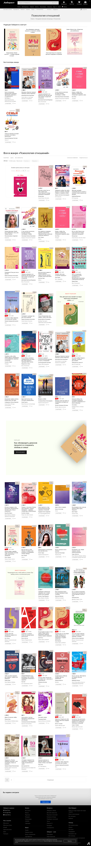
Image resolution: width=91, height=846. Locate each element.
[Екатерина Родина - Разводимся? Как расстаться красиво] (12, 268)
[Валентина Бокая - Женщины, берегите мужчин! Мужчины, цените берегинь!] (29, 88)
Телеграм (5, 834)
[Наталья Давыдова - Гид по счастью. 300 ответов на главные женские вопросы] (79, 672)
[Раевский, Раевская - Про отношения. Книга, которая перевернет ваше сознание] (62, 587)
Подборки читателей (52, 819)
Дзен (4, 831)
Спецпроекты (50, 827)
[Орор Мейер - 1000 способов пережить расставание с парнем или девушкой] (12, 672)
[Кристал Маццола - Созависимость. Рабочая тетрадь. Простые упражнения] (62, 672)
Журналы (27, 815)
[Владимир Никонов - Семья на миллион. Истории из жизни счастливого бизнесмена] (12, 129)
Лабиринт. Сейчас (51, 810)
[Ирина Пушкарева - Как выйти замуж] (45, 713)
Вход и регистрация (74, 814)
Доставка (71, 829)
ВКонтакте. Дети (7, 825)
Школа (37, 7)
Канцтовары (43, 7)
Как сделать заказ (73, 825)
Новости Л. (50, 823)
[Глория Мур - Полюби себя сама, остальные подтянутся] (62, 268)
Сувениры (27, 823)
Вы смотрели (72, 816)
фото (17, 68)
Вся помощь (72, 836)
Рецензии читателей (52, 815)
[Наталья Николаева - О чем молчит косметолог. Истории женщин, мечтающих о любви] (62, 88)
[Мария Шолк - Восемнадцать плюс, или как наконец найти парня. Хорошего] (79, 503)
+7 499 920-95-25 (39, 9)
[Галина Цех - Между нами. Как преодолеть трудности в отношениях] (12, 628)
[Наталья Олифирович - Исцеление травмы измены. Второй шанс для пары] (12, 395)
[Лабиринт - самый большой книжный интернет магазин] (10, 2)
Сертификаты (16, 9)
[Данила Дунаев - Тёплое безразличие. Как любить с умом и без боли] (45, 312)
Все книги (27, 810)
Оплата (70, 827)
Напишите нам (72, 833)
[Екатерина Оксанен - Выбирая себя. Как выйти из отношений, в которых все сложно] (62, 395)
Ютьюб (5, 827)
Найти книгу (45, 802)
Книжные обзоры (51, 817)
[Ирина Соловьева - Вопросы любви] (45, 395)
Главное (32, 7)
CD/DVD (27, 821)
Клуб (59, 7)
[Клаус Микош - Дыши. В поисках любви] (12, 713)
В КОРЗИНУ (8, 103)
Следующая (50, 780)
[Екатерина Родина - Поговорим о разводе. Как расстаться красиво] (29, 312)
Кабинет (71, 818)
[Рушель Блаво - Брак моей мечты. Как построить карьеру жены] (29, 395)
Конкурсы (49, 825)
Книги (19, 7)
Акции (26, 830)
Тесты (48, 821)
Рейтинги (23, 9)
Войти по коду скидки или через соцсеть (77, 811)
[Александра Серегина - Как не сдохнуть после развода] (62, 545)
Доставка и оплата (8, 9)
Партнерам (50, 834)
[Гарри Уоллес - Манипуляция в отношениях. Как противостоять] (45, 545)
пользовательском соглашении (36, 841)
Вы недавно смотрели (11, 792)
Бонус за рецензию (30, 834)
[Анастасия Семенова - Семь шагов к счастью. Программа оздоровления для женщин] (28, 713)
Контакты (49, 9)
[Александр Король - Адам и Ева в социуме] (62, 503)
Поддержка (55, 9)
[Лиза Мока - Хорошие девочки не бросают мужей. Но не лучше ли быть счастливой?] (45, 756)
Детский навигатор (52, 812)
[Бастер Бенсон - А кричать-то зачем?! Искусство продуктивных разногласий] (29, 628)
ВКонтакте (6, 823)
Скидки (32, 9)
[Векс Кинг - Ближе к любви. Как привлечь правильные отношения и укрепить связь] (79, 88)
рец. (17, 67)
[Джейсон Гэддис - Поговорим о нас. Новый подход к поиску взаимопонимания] (79, 545)
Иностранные (25, 7)
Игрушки (49, 7)
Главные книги (29, 832)
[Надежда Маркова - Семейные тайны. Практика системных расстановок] (12, 312)
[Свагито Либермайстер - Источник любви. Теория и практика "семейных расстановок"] (79, 352)
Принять (70, 841)
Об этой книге (20, 452)
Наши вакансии (51, 836)
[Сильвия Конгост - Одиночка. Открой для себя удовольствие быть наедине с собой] (62, 713)
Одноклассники (7, 829)
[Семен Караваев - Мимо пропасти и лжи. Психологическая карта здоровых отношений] (45, 503)
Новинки (28, 9)
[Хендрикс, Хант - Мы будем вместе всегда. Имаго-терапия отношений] (33, 55)
